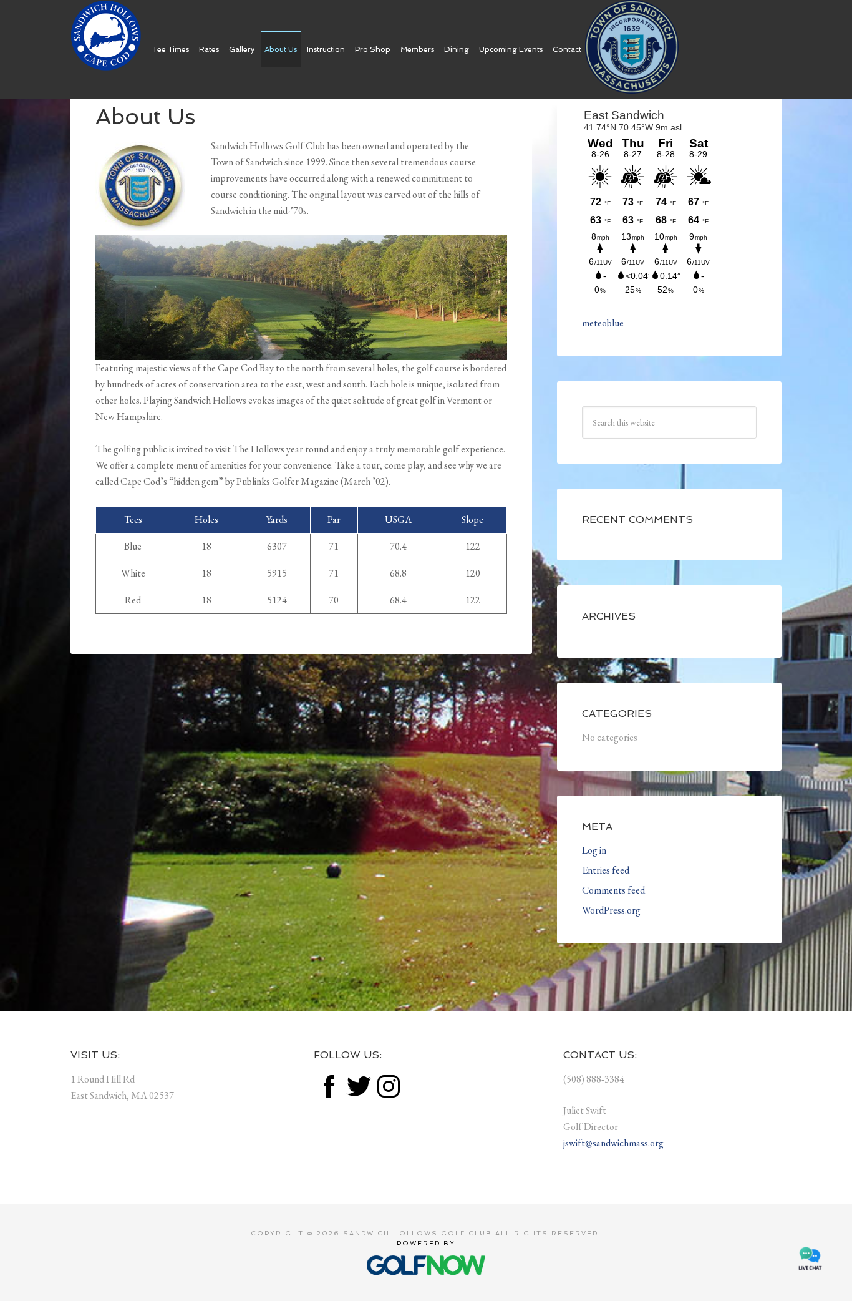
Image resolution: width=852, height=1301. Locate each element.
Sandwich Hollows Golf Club (106, 36)
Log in (594, 850)
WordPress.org (611, 910)
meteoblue (603, 322)
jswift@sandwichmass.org (613, 1142)
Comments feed (613, 890)
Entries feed (605, 870)
